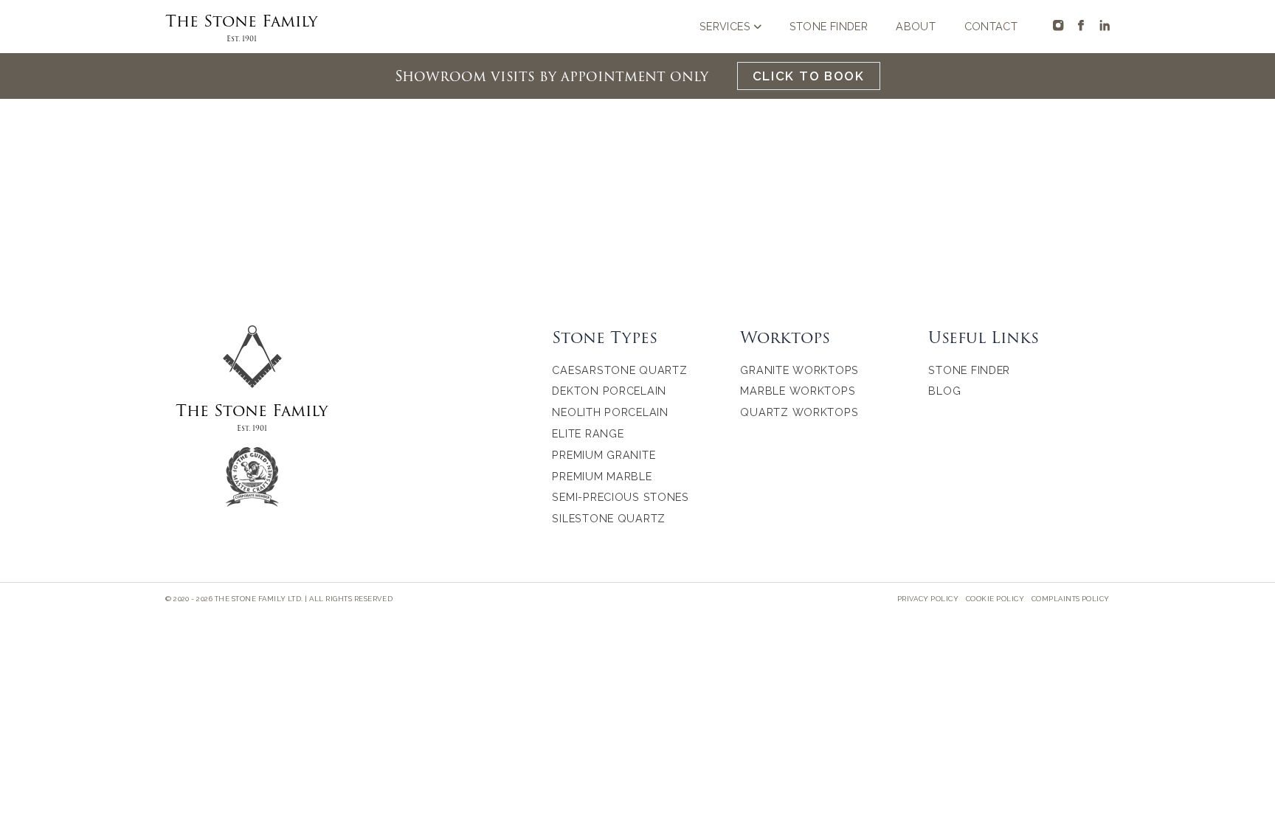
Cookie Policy (995, 599)
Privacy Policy (928, 599)
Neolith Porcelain (610, 412)
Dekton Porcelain (609, 390)
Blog (944, 390)
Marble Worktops (797, 390)
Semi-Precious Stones (620, 497)
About (916, 26)
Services (724, 26)
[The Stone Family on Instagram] (1058, 25)
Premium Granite (603, 455)
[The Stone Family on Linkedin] (1104, 25)
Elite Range (587, 433)
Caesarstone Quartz (619, 370)
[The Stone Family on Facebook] (1081, 25)
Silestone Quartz (609, 518)
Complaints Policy (1071, 599)
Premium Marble (602, 476)
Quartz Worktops (799, 412)
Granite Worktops (799, 370)
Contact (991, 26)
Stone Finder (828, 26)
